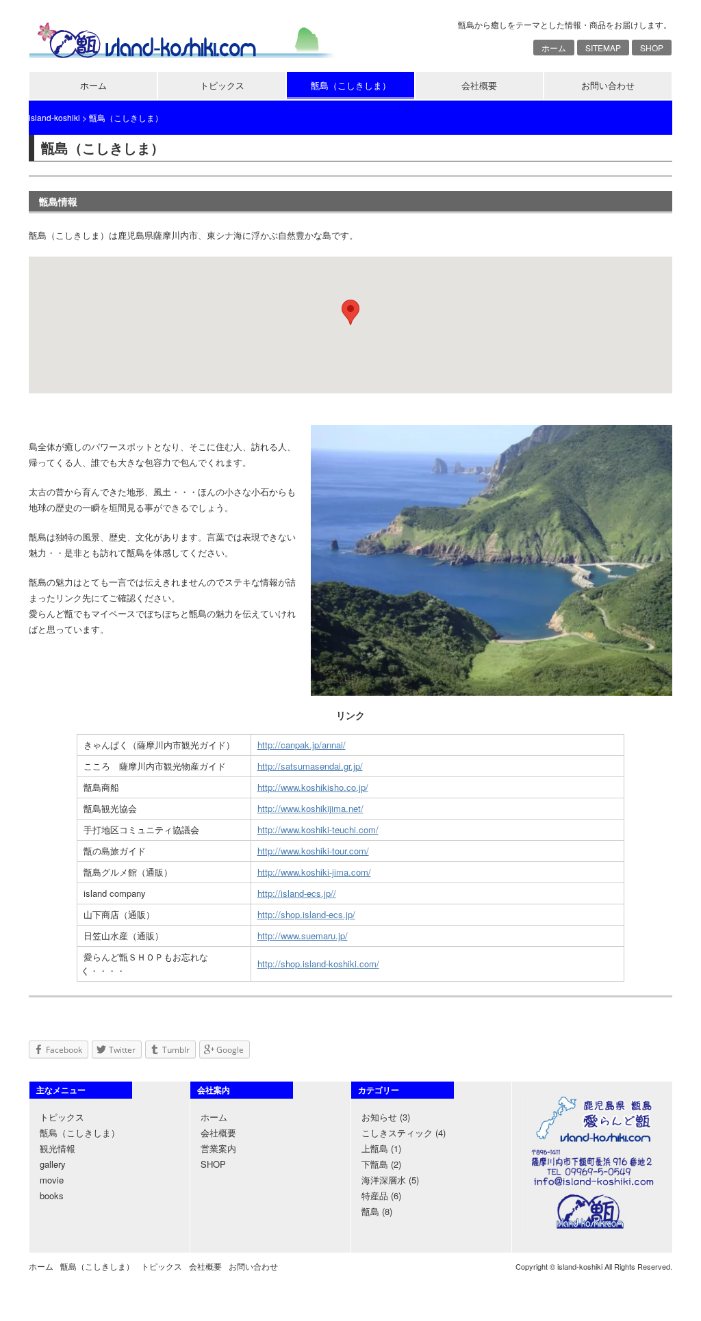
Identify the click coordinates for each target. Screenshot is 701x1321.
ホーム (553, 47)
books (52, 1195)
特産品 (374, 1195)
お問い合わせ (608, 85)
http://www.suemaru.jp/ (302, 935)
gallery (53, 1163)
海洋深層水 (383, 1179)
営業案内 (218, 1148)
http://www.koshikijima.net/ (310, 808)
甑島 (370, 1211)
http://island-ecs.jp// (296, 893)
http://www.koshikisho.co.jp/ (312, 787)
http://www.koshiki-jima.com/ (314, 871)
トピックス (222, 85)
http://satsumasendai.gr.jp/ (310, 765)
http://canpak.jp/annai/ (301, 744)
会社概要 (479, 85)
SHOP (651, 47)
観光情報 (57, 1148)
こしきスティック (397, 1132)
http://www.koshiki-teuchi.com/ (318, 829)
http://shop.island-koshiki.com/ (318, 963)
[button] (350, 312)
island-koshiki (54, 117)
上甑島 (374, 1148)
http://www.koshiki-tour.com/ (313, 850)
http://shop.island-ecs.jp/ (306, 914)
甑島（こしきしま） (351, 85)
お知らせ (379, 1116)
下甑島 (374, 1163)
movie (52, 1179)
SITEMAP (603, 47)
